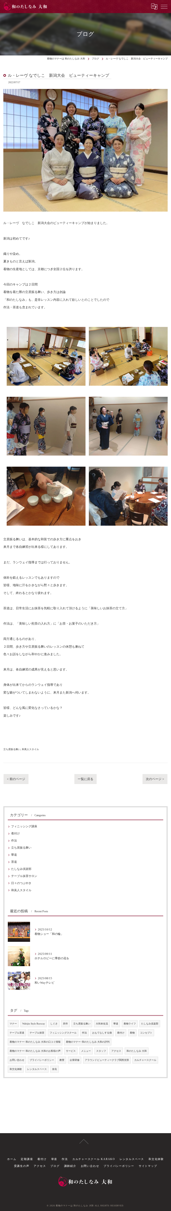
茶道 (14, 861)
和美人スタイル (30, 749)
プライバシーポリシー (42, 1060)
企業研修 (74, 1060)
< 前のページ (16, 779)
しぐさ (54, 1023)
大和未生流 (102, 1023)
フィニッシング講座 (24, 826)
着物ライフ (130, 1023)
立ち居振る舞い (11, 749)
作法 (14, 840)
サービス (71, 1051)
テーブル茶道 (17, 1033)
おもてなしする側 (102, 1033)
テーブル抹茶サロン (24, 876)
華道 (14, 854)
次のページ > (155, 779)
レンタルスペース (37, 1069)
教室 (61, 1060)
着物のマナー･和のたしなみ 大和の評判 (88, 1042)
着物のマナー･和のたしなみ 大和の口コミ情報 (35, 1042)
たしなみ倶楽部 (21, 869)
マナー (13, 1023)
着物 (132, 1033)
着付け (15, 833)
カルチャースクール (145, 1060)
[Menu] (164, 6)
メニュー (86, 1051)
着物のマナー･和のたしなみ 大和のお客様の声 (35, 1051)
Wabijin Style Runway (33, 1023)
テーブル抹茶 (37, 1033)
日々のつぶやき (21, 883)
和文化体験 (16, 1069)
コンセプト (146, 1033)
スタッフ (101, 1051)
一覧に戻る (85, 779)
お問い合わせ (17, 1060)
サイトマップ (148, 1166)
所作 (65, 1023)
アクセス (116, 1051)
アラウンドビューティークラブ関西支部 (107, 1060)
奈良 (54, 1069)
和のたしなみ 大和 (136, 1051)
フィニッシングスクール (63, 1033)
